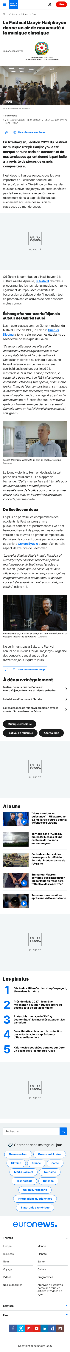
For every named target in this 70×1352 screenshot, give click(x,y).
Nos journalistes (12, 1284)
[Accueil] (4, 14)
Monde (42, 1245)
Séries (24, 14)
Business (8, 1253)
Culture (13, 14)
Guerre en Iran (18, 1154)
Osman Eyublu (28, 543)
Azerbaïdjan (51, 732)
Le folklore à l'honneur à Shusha (22, 699)
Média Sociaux (23, 1171)
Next (6, 1261)
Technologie (24, 1180)
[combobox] (35, 1131)
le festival (42, 281)
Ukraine (16, 1163)
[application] (35, 85)
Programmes (45, 1277)
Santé (55, 1163)
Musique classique (20, 723)
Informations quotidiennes (35, 1198)
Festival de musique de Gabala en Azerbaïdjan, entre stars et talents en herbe (29, 688)
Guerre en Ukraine (49, 1154)
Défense (48, 1180)
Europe (7, 1245)
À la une (11, 806)
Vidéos (7, 1277)
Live (61, 4)
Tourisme (50, 1171)
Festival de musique (20, 732)
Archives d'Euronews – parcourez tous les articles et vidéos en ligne (51, 1289)
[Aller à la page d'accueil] (13, 4)
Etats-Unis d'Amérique (35, 1207)
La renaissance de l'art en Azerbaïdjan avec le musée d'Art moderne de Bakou (30, 709)
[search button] (63, 1131)
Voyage (7, 1269)
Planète (42, 1253)
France (36, 1163)
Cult (34, 14)
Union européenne (35, 1189)
